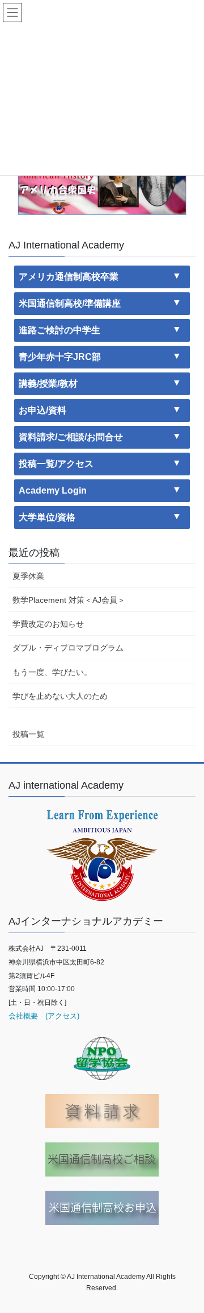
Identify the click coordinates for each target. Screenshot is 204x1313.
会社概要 (23, 1016)
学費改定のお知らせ (48, 623)
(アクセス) (58, 1016)
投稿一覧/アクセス (56, 464)
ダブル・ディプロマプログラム (68, 647)
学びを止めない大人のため (60, 696)
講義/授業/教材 (48, 383)
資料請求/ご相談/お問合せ (71, 437)
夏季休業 (28, 576)
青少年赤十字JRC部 (60, 357)
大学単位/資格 (47, 517)
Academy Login (53, 490)
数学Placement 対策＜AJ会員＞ (68, 599)
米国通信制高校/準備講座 (70, 303)
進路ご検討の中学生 (59, 330)
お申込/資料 (42, 410)
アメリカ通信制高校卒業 (68, 276)
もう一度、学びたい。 (52, 672)
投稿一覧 (28, 734)
